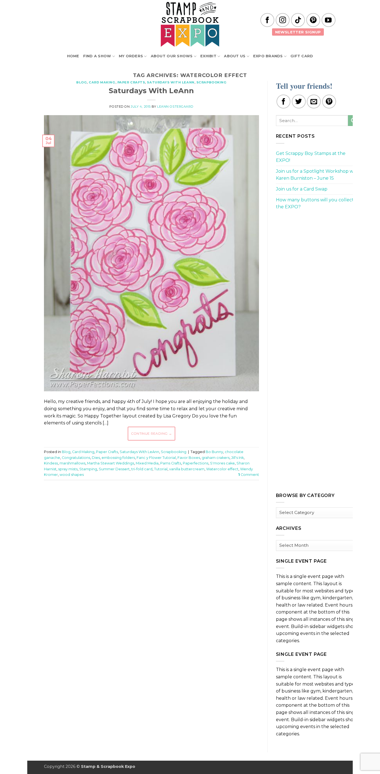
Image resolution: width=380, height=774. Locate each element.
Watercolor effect (222, 469)
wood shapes (72, 475)
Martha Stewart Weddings (110, 463)
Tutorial (160, 469)
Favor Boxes (188, 458)
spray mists (68, 469)
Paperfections (195, 463)
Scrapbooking (211, 82)
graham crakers (216, 458)
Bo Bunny (214, 452)
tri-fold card (141, 469)
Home (73, 56)
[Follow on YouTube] (328, 20)
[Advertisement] (151, 501)
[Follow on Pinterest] (313, 20)
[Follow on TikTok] (298, 20)
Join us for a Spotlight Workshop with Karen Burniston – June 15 (317, 175)
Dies (96, 458)
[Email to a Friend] (314, 101)
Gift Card (301, 56)
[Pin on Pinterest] (329, 101)
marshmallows (72, 463)
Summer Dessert (114, 469)
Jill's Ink (237, 458)
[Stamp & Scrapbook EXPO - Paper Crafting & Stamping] (190, 24)
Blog (81, 82)
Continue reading (151, 433)
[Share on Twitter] (299, 101)
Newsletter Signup (298, 32)
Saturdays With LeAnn (170, 82)
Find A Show (97, 56)
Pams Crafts (170, 463)
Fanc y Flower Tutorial (156, 458)
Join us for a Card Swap (301, 189)
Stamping (88, 469)
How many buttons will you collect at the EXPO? (317, 203)
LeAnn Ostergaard (175, 106)
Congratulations (76, 458)
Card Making (102, 82)
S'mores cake (222, 463)
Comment (248, 475)
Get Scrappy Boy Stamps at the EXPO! (311, 157)
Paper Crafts (131, 82)
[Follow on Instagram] (283, 20)
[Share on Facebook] (283, 101)
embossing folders (118, 458)
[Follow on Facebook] (267, 20)
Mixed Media (147, 463)
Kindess (51, 463)
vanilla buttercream (186, 469)
